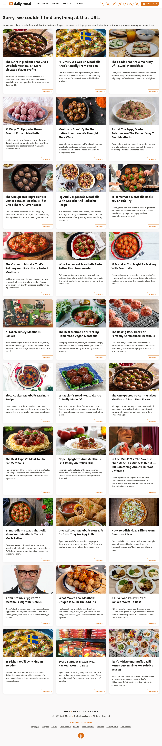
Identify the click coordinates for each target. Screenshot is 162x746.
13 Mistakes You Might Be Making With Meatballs (134, 266)
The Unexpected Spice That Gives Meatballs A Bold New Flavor (134, 397)
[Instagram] (120, 4)
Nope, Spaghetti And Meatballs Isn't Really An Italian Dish (80, 461)
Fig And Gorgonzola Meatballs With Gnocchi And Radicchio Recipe (79, 201)
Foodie (76, 726)
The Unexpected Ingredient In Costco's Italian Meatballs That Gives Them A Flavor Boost (26, 201)
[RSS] (137, 4)
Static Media (65, 716)
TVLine (54, 726)
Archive (77, 711)
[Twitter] (108, 4)
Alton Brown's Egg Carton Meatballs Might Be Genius (24, 600)
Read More (46, 92)
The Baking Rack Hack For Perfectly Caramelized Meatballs (133, 334)
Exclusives (42, 3)
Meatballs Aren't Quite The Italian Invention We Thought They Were (78, 133)
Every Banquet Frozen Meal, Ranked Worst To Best (77, 663)
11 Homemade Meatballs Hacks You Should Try (132, 199)
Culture (79, 3)
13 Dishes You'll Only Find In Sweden (24, 663)
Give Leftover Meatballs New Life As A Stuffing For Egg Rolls (81, 532)
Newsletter (151, 4)
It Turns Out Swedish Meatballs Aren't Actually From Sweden (79, 64)
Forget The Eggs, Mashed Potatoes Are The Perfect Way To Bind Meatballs (133, 133)
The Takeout (126, 726)
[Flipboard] (125, 4)
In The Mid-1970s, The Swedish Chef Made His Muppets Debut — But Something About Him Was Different (134, 465)
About (67, 711)
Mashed (100, 726)
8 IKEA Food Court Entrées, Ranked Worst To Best (129, 600)
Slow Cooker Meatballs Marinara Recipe (27, 397)
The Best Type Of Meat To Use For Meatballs (26, 461)
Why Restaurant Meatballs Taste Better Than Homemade (80, 266)
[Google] (131, 4)
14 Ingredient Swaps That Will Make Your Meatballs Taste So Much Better (26, 534)
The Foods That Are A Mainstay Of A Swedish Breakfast (132, 64)
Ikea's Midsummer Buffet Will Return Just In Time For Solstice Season (132, 666)
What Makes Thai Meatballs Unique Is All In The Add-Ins (77, 600)
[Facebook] (102, 4)
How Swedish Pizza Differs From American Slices (133, 532)
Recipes (55, 3)
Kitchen (67, 3)
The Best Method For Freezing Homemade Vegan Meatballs (79, 334)
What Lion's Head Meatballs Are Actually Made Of (80, 397)
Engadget (35, 726)
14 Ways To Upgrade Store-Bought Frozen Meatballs (24, 131)
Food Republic (88, 726)
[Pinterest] (114, 4)
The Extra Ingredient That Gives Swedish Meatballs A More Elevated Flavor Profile (27, 66)
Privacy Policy (90, 711)
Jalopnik (45, 726)
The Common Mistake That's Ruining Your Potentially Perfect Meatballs (27, 268)
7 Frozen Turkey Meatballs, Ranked (23, 334)
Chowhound (65, 726)
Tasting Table (112, 726)
